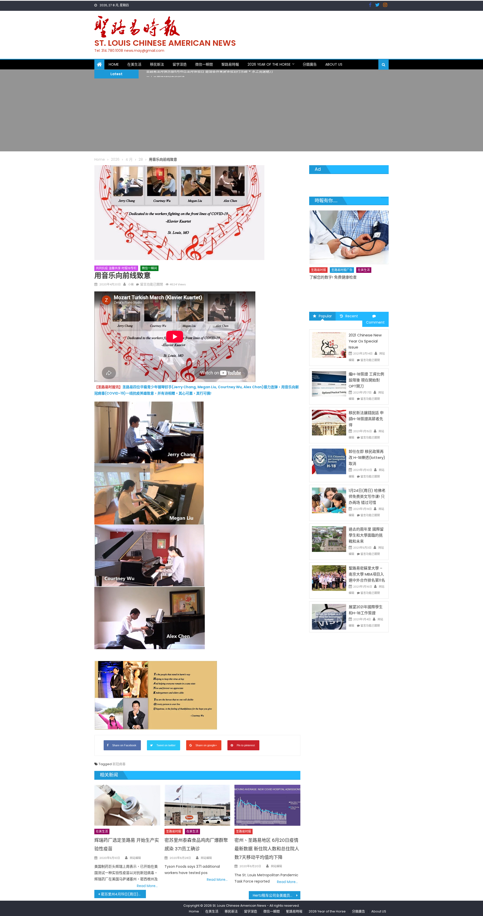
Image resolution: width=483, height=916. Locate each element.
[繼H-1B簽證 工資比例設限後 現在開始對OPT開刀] (329, 383)
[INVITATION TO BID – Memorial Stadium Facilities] (349, 232)
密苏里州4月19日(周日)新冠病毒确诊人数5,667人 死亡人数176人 (123, 894)
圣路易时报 (173, 831)
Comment (375, 322)
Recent (351, 316)
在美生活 (134, 64)
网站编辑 (135, 858)
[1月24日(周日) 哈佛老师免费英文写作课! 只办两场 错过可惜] (329, 500)
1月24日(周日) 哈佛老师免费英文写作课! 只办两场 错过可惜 (367, 496)
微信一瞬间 (149, 268)
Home (114, 64)
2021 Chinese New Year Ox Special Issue (365, 341)
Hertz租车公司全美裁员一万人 (276, 895)
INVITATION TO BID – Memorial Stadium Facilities (345, 269)
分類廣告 (310, 64)
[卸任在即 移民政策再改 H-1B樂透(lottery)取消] (329, 461)
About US (333, 64)
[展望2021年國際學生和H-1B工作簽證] (329, 616)
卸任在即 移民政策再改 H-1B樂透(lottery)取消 (367, 457)
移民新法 (157, 64)
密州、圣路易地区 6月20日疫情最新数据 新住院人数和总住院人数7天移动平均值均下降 (266, 848)
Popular (325, 316)
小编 (131, 284)
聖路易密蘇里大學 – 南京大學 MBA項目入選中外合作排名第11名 (367, 574)
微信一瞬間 (204, 64)
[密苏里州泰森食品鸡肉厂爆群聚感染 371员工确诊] (197, 805)
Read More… (147, 885)
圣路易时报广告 (341, 259)
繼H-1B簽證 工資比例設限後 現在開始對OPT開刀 (366, 380)
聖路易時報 (230, 64)
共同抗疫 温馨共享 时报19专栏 (116, 268)
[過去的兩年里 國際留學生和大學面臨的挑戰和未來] (329, 538)
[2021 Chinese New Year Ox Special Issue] (329, 344)
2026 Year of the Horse (269, 64)
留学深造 (180, 64)
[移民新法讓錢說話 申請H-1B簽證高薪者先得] (329, 422)
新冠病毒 (119, 764)
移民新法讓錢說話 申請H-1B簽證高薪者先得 (366, 418)
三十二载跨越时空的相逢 (165, 73)
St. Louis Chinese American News (165, 43)
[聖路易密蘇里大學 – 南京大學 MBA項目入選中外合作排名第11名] (329, 577)
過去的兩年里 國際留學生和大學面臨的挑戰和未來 (366, 535)
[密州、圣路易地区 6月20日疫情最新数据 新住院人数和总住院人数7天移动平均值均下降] (267, 805)
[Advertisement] (241, 116)
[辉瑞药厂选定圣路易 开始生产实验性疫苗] (127, 805)
